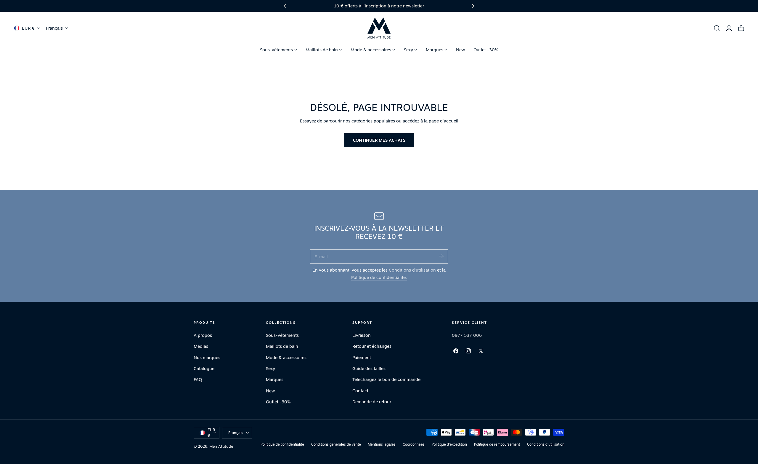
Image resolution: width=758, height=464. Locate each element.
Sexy (270, 368)
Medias (201, 346)
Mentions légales (382, 444)
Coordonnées (414, 444)
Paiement (361, 357)
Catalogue (204, 368)
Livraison (361, 335)
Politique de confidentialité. (379, 277)
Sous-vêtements (282, 335)
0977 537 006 (467, 335)
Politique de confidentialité (282, 444)
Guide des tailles (369, 368)
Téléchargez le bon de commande (386, 379)
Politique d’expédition (449, 444)
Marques (274, 379)
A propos (203, 335)
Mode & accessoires (286, 357)
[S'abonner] (441, 256)
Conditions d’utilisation (412, 270)
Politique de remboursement (497, 444)
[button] (717, 28)
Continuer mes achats (379, 140)
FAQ (198, 379)
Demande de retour (371, 401)
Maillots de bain (282, 346)
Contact (360, 391)
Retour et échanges (371, 346)
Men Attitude (221, 446)
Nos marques (207, 357)
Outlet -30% (278, 401)
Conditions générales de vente (336, 444)
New (270, 391)
